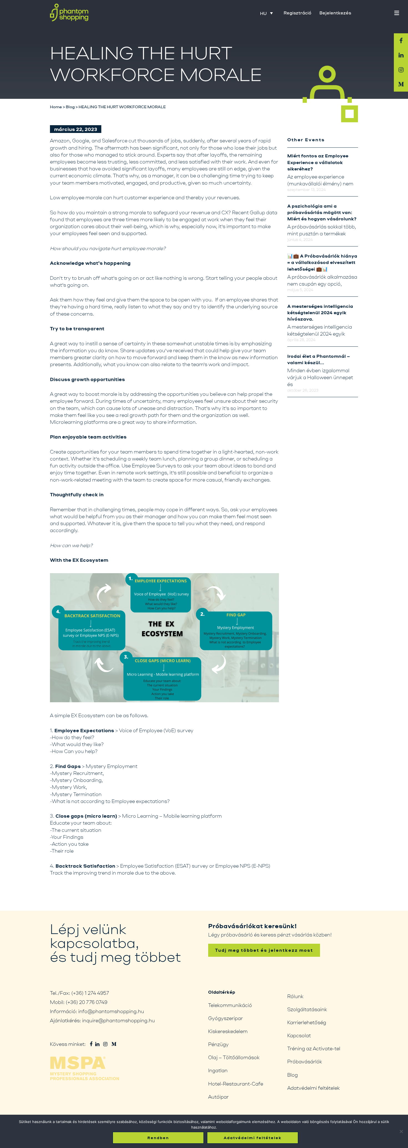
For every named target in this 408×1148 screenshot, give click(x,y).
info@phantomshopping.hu (111, 1011)
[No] (401, 1131)
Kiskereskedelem (228, 1031)
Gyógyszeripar (225, 1018)
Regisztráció (297, 13)
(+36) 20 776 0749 (86, 1002)
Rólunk (295, 996)
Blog (292, 1075)
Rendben (158, 1137)
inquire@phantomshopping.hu (118, 1020)
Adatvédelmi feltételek (313, 1088)
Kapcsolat (299, 1035)
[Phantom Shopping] (69, 13)
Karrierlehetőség (306, 1022)
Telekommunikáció (230, 1005)
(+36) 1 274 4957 (90, 993)
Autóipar (218, 1097)
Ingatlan (218, 1070)
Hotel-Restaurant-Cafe (235, 1084)
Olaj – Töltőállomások (234, 1057)
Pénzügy (218, 1044)
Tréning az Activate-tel (313, 1048)
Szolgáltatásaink (307, 1009)
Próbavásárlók (304, 1061)
